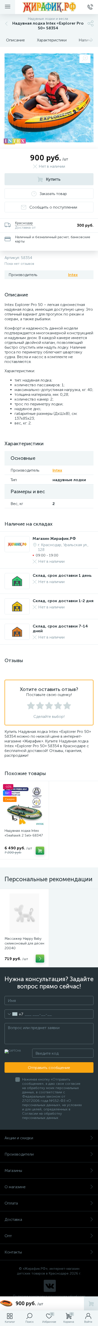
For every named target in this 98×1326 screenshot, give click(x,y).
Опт (8, 1235)
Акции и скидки (19, 1137)
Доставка (13, 1219)
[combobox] (14, 1014)
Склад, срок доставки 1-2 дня (63, 600)
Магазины (13, 1170)
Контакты (13, 1252)
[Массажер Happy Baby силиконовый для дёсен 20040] (24, 913)
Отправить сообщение (49, 1067)
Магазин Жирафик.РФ (54, 538)
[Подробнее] (40, 959)
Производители (19, 1154)
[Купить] (40, 851)
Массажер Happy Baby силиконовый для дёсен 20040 (24, 943)
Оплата (11, 1203)
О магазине (15, 1186)
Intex (73, 274)
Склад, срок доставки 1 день (62, 575)
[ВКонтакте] (50, 1286)
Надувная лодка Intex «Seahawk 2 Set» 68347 (24, 833)
